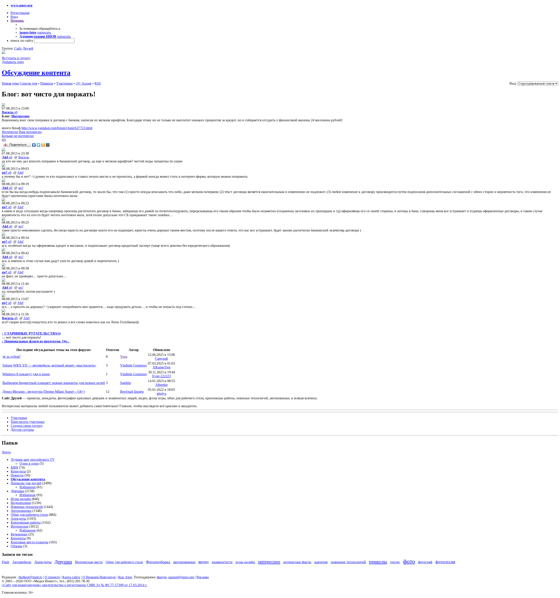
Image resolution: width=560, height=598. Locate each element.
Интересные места (89, 562)
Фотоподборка (158, 562)
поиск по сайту (21, 40)
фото (409, 561)
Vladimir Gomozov (133, 365)
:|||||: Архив (83, 83)
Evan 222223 (161, 376)
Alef (20, 172)
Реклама (202, 577)
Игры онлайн (21, 499)
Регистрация (19, 13)
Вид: (512, 83)
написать (44, 32)
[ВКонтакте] (34, 145)
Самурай (161, 358)
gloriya (161, 393)
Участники (64, 83)
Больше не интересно (18, 136)
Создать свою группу (27, 426)
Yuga (123, 356)
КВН (14, 467)
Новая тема (10, 83)
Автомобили (21, 562)
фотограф (425, 562)
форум (161, 577)
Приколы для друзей (26, 483)
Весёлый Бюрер (132, 391)
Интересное (20, 116)
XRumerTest (161, 367)
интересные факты (297, 562)
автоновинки (184, 562)
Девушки (17, 491)
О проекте (52, 577)
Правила (46, 83)
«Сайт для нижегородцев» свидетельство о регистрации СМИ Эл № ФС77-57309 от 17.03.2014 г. (74, 585)
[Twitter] (38, 145)
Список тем (28, 83)
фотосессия (445, 562)
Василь (23, 157)
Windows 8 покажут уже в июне (26, 374)
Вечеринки (19, 534)
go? (20, 188)
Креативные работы (26, 522)
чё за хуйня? (11, 356)
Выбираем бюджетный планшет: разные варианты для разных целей (53, 383)
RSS (97, 83)
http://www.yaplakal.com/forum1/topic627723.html (56, 128)
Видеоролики (21, 503)
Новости (17, 475)
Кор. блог (125, 577)
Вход (14, 17)
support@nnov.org (181, 577)
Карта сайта (71, 577)
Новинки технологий (27, 507)
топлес (395, 562)
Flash (5, 562)
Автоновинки (21, 511)
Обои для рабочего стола (29, 514)
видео (203, 562)
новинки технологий (348, 562)
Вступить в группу (16, 58)
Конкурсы (18, 471)
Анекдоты (18, 518)
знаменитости (222, 562)
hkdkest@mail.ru (30, 577)
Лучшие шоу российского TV (33, 459)
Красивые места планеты (29, 542)
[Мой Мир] (48, 145)
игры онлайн (245, 562)
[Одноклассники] (43, 145)
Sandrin (125, 383)
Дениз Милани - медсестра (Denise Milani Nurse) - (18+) (43, 391)
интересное (269, 561)
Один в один (29, 463)
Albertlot (161, 385)
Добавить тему (13, 62)
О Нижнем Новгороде (99, 577)
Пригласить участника (27, 422)
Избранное (27, 487)
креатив (321, 562)
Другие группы (22, 429)
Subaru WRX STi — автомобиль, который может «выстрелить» (49, 365)
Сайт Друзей (23, 48)
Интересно (10, 132)
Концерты (18, 538)
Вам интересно (30, 132)
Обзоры (16, 546)
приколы (378, 561)
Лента (6, 452)
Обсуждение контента (36, 72)
